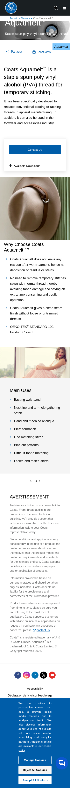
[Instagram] (26, 675)
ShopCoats (44, 52)
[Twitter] (43, 675)
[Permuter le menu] (64, 9)
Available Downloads (27, 165)
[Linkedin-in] (35, 675)
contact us (43, 630)
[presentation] (33, 481)
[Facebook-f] (17, 675)
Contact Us (35, 149)
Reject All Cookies (35, 769)
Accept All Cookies (35, 780)
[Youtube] (52, 675)
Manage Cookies (35, 760)
